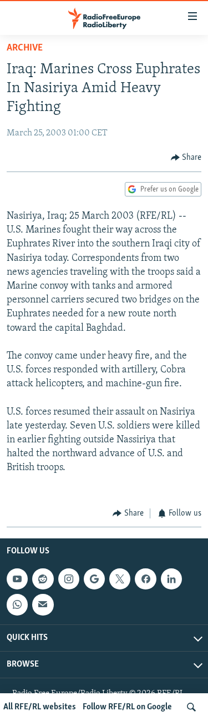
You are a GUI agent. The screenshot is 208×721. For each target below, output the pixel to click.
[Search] (191, 707)
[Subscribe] (42, 605)
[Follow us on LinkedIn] (171, 578)
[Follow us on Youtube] (17, 578)
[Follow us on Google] (94, 578)
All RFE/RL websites (39, 707)
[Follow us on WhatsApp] (17, 605)
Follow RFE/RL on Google (127, 707)
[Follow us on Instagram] (68, 578)
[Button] (186, 157)
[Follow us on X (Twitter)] (119, 578)
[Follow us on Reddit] (42, 578)
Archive (25, 48)
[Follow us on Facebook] (145, 578)
